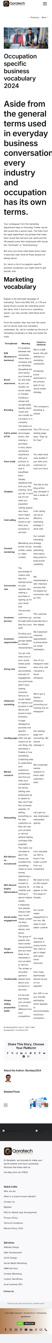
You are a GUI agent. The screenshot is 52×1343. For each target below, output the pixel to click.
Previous (35, 17)
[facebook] (5, 1329)
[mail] (41, 1329)
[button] (6, 1105)
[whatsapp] (36, 1329)
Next (44, 17)
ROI (39, 855)
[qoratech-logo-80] (14, 1)
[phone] (46, 1329)
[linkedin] (31, 1329)
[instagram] (16, 1329)
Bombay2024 (11, 1027)
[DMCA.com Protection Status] (26, 1323)
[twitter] (10, 1329)
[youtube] (26, 1329)
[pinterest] (21, 1329)
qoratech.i (25, 1316)
